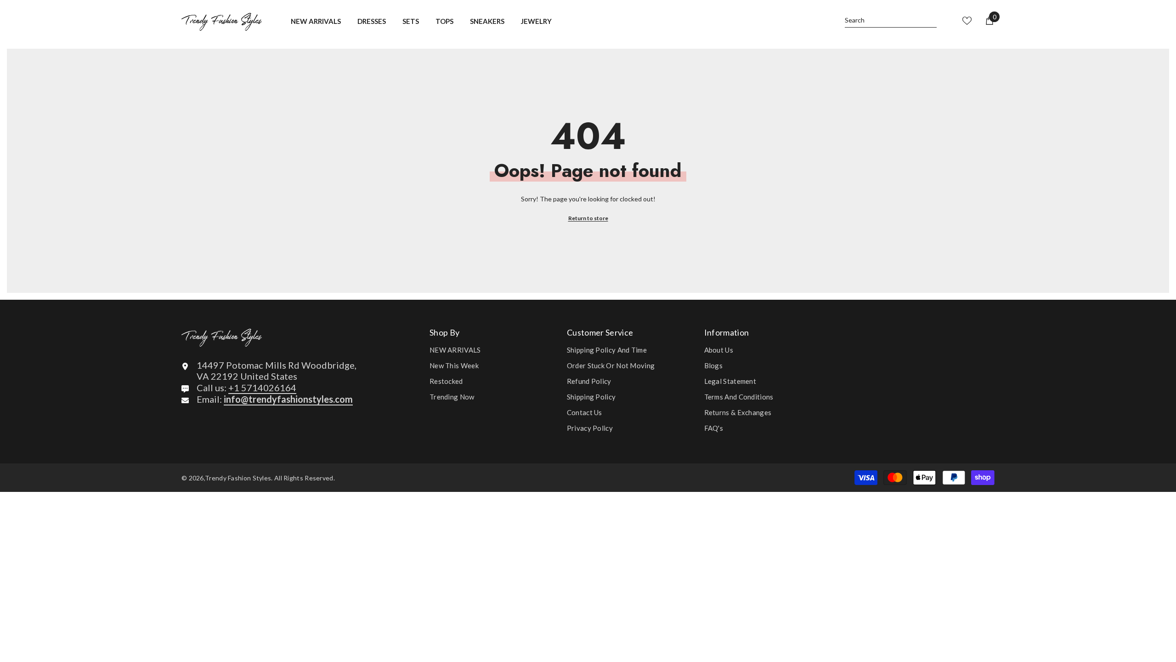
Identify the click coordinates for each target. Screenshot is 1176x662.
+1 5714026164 (262, 387)
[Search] (891, 20)
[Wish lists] (967, 20)
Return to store (588, 218)
